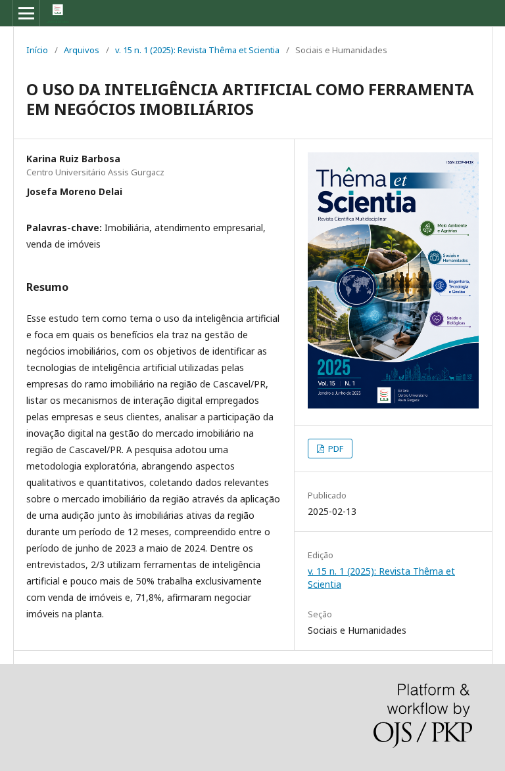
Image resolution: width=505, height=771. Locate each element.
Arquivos (81, 50)
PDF (334, 448)
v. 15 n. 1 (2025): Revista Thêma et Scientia (197, 50)
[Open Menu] (26, 13)
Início (37, 50)
